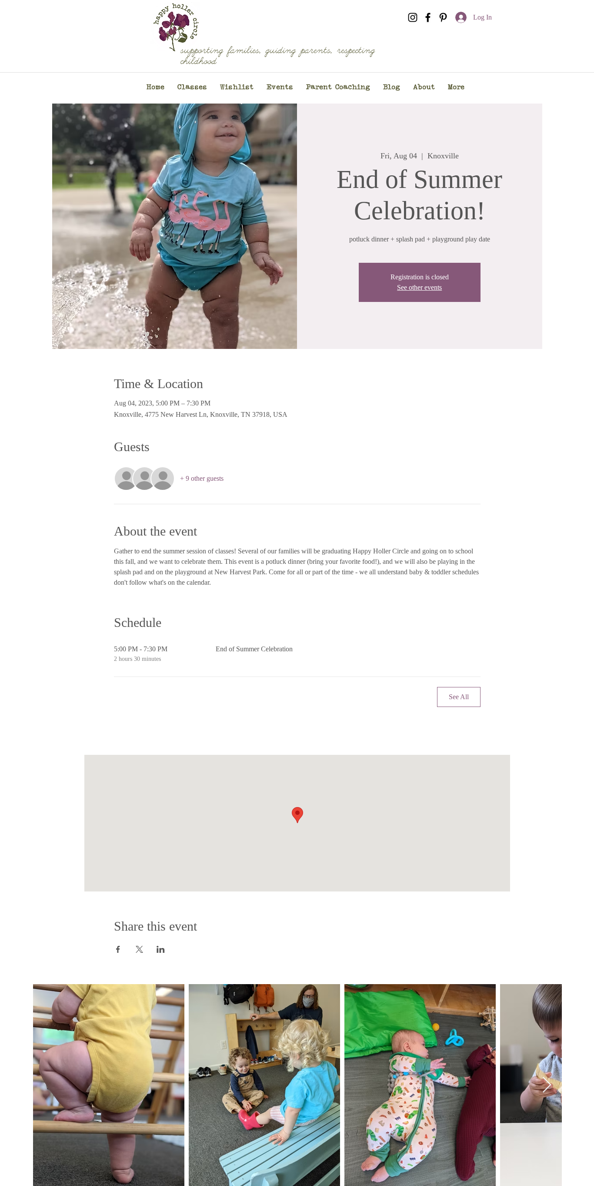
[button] (192, 87)
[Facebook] (428, 17)
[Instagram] (413, 17)
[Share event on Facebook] (118, 949)
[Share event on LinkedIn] (161, 949)
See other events (419, 287)
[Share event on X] (139, 949)
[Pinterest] (443, 17)
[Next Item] (547, 1085)
